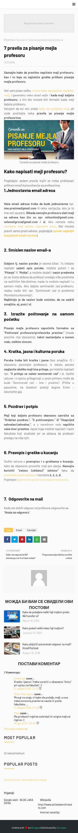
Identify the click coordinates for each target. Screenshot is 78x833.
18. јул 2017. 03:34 (25, 723)
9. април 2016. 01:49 (27, 707)
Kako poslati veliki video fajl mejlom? (43, 628)
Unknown (20, 678)
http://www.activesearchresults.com (55, 806)
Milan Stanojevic (24, 694)
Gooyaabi (61, 827)
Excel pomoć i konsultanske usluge (25, 779)
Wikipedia (45, 799)
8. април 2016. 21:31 (26, 688)
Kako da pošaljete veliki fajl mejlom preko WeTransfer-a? (45, 614)
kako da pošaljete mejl (54, 108)
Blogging (35, 827)
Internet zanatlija (50, 812)
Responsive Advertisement (39, 23)
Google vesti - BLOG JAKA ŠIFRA (18, 801)
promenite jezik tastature (20, 475)
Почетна (9, 39)
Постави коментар (16, 728)
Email (19, 530)
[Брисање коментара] (40, 688)
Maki (17, 713)
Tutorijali (20, 39)
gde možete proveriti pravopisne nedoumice (43, 479)
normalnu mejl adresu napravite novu (30, 226)
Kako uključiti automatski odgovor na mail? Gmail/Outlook (46, 646)
